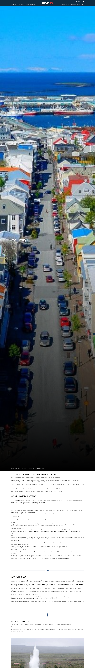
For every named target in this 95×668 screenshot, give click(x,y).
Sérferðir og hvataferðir (30, 4)
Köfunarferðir (20, 4)
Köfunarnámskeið (65, 4)
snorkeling (46, 627)
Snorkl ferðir (13, 4)
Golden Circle (41, 624)
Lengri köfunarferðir (75, 4)
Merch (83, 4)
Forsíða (12, 468)
